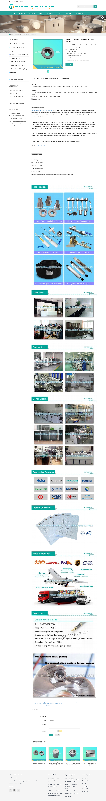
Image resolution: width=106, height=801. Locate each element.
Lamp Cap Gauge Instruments (28, 34)
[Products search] (95, 6)
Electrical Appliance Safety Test (18, 61)
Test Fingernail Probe (70, 791)
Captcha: (44, 731)
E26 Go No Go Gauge (39, 763)
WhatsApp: (43, 716)
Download (50, 13)
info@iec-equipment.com (16, 1)
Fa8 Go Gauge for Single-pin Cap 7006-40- (56, 764)
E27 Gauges (85, 778)
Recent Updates (87, 775)
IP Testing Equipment (15, 58)
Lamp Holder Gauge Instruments (18, 65)
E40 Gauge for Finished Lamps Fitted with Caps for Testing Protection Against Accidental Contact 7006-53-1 (48, 703)
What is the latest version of (17, 103)
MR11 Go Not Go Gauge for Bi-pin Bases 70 (73, 764)
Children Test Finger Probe (72, 793)
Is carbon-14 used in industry (17, 100)
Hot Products (52, 775)
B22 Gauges (85, 791)
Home (13, 13)
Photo (59, 13)
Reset (57, 735)
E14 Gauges (85, 780)
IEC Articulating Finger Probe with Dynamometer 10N (54, 780)
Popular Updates (70, 775)
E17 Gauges (85, 794)
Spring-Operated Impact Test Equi (19, 54)
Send (51, 735)
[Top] (102, 30)
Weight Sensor (14, 72)
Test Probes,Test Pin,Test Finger (18, 43)
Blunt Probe (68, 796)
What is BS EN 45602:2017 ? (17, 96)
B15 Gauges (85, 788)
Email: (44, 720)
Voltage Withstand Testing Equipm (19, 69)
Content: (44, 724)
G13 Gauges (85, 786)
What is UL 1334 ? (14, 93)
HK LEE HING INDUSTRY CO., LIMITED (42, 110)
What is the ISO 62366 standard (18, 90)
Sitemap (11, 786)
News (41, 13)
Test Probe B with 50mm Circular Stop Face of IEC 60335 (71, 786)
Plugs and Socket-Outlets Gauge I (18, 47)
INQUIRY (70, 64)
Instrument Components (16, 76)
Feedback (69, 13)
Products (32, 13)
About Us (22, 13)
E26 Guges (84, 783)
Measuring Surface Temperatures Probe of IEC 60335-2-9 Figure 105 (72, 780)
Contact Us (79, 13)
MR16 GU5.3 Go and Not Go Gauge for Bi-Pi (90, 764)
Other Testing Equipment (16, 79)
